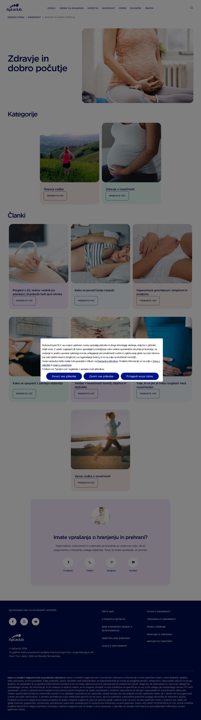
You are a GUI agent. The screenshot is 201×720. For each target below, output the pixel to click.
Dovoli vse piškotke (64, 376)
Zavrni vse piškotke (101, 376)
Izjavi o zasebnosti (62, 365)
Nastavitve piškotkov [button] (107, 361)
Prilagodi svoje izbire (139, 376)
